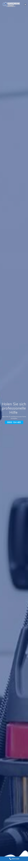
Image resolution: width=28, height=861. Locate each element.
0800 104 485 (14, 422)
